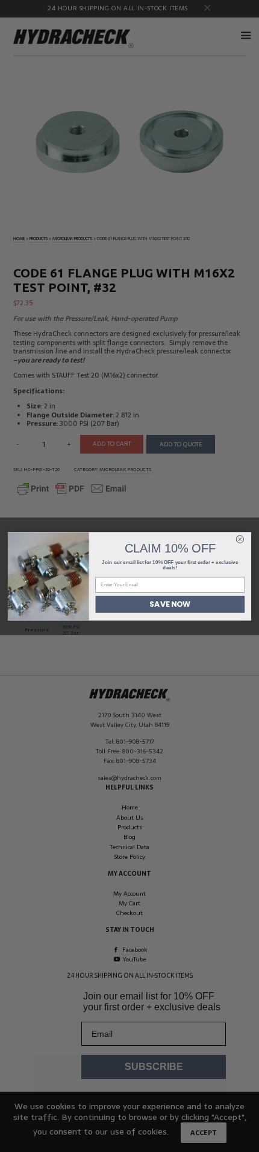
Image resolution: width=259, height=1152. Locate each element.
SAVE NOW (169, 604)
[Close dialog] (239, 538)
